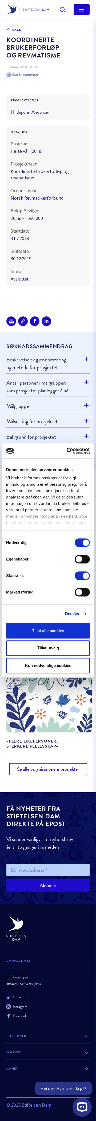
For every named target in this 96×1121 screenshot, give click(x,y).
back (16, 30)
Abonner (48, 885)
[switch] (82, 559)
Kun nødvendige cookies (48, 665)
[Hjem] (48, 929)
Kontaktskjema (30, 983)
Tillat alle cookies (48, 630)
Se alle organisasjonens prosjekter (48, 769)
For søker (16, 1036)
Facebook (20, 1016)
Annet (12, 1068)
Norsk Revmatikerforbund (37, 198)
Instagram (20, 1006)
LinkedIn (19, 997)
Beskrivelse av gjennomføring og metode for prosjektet (36, 363)
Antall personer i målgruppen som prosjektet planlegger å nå (37, 386)
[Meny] (82, 9)
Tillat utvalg (48, 648)
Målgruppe (17, 406)
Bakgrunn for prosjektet (31, 437)
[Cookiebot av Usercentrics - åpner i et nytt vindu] (68, 450)
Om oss (13, 1052)
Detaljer (72, 613)
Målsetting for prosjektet (32, 421)
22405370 (20, 978)
